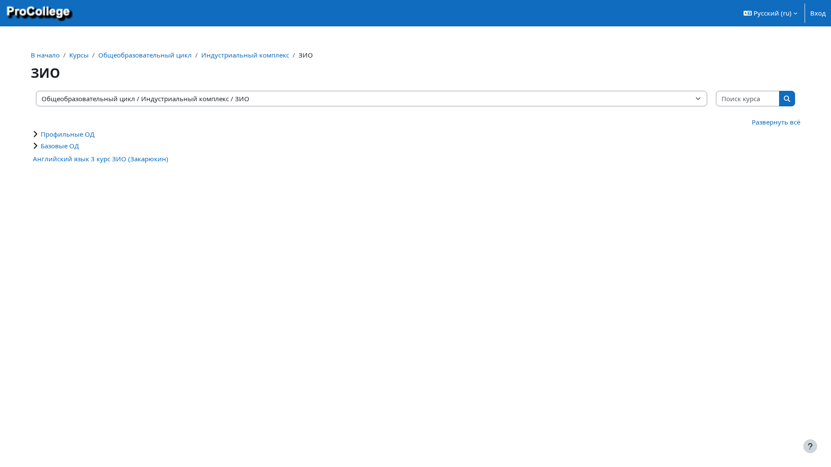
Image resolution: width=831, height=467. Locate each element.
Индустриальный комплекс (245, 55)
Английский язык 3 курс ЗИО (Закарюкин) (100, 158)
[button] (770, 13)
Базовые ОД (60, 145)
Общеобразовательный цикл (145, 55)
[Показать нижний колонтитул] (810, 446)
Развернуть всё (776, 122)
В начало (45, 55)
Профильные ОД (67, 134)
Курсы (79, 55)
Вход (818, 13)
